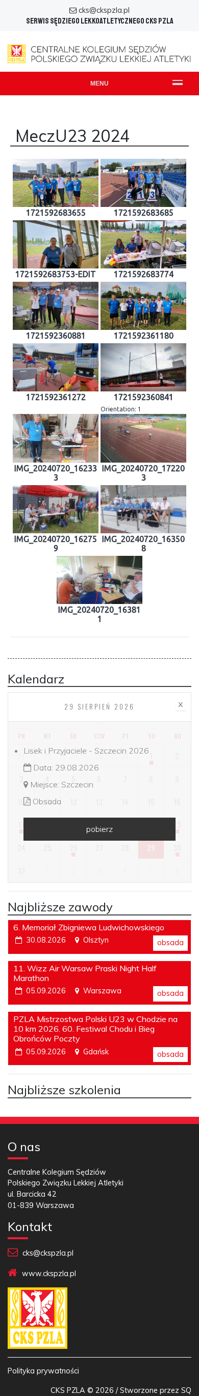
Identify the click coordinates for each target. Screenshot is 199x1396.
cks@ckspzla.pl (104, 10)
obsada (170, 942)
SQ (186, 1390)
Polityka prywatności (43, 1371)
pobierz (99, 829)
